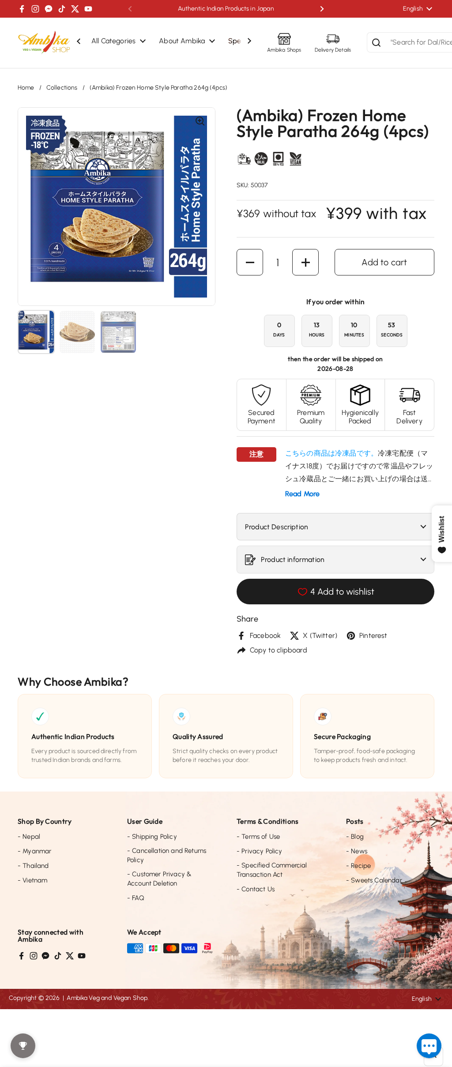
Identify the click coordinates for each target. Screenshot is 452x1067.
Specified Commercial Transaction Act (272, 869)
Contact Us (256, 889)
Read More (302, 494)
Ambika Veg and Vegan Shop (107, 998)
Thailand (33, 866)
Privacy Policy (259, 851)
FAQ (135, 898)
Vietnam (32, 880)
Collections (62, 87)
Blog (355, 837)
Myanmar (34, 851)
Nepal (29, 837)
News (356, 851)
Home (26, 87)
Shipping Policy (152, 837)
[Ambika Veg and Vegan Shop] (44, 42)
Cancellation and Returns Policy (166, 855)
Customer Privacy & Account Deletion (159, 878)
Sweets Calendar (374, 880)
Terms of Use (258, 837)
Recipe (358, 866)
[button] (250, 262)
